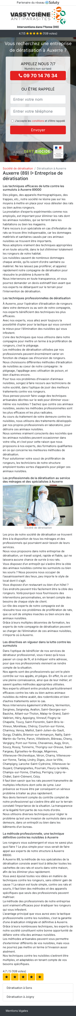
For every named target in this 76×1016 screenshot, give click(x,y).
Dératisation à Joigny (20, 996)
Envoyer (38, 130)
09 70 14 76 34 (39, 75)
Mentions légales (17, 1010)
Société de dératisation (18, 168)
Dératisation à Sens (19, 988)
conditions (38, 120)
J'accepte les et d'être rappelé (40, 120)
